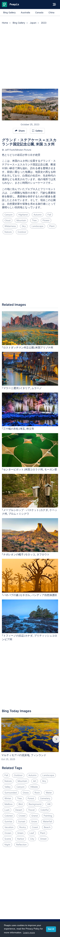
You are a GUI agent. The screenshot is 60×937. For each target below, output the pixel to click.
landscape (37, 226)
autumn (38, 214)
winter (7, 798)
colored (8, 815)
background (35, 804)
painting (48, 815)
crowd (22, 815)
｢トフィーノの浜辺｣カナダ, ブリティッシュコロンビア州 (29, 637)
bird (21, 804)
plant (52, 226)
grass (26, 792)
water (49, 792)
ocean (7, 833)
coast (35, 827)
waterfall (47, 821)
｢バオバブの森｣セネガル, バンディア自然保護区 (29, 595)
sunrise (8, 821)
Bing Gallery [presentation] (9, 12)
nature (8, 232)
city (32, 838)
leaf (31, 833)
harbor (20, 838)
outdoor (22, 232)
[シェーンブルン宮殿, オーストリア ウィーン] (55, 105)
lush (6, 810)
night (7, 844)
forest (31, 798)
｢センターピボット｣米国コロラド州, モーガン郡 (29, 469)
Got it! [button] (51, 929)
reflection (21, 844)
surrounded (10, 792)
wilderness (10, 226)
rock (37, 792)
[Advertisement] (30, 57)
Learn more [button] (29, 932)
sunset (21, 821)
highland (23, 214)
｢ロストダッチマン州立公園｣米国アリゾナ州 (27, 347)
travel (31, 810)
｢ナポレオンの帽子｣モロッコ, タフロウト (25, 554)
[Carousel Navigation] (30, 741)
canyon (8, 214)
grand (34, 815)
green (20, 833)
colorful (44, 810)
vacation (8, 827)
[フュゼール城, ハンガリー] (5, 105)
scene (7, 838)
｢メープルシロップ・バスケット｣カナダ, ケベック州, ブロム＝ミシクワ (29, 511)
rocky (22, 827)
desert (18, 810)
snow (34, 821)
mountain (21, 220)
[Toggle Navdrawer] (54, 4)
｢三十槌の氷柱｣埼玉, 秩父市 (18, 428)
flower (46, 220)
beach (47, 827)
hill (48, 804)
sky (24, 226)
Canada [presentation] (39, 12)
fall (49, 214)
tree (34, 220)
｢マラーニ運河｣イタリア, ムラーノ (22, 388)
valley (7, 786)
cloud (7, 220)
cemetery (45, 798)
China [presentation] (51, 12)
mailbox (8, 804)
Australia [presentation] (25, 12)
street (43, 838)
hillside (34, 786)
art (34, 781)
